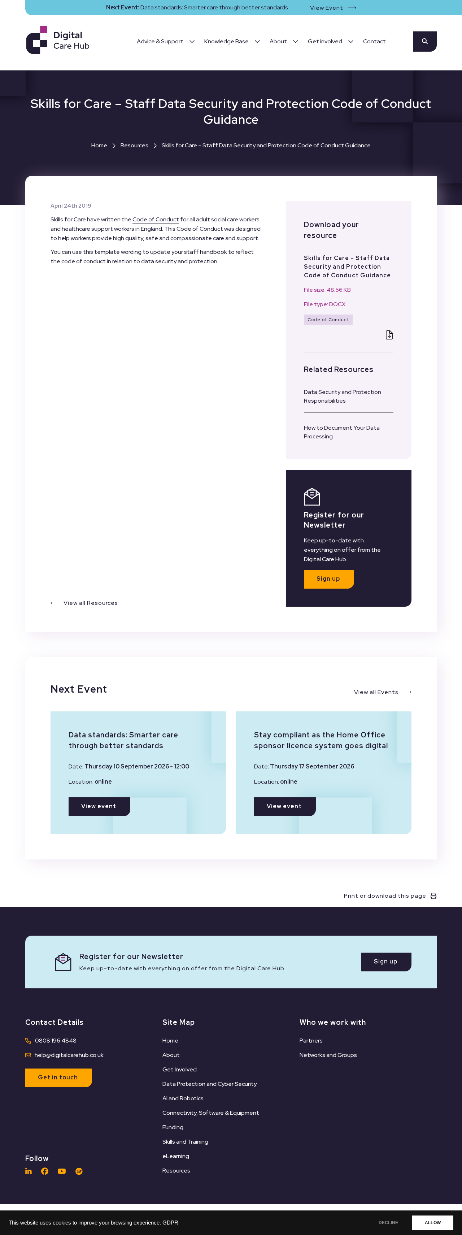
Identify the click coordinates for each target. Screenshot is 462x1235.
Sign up (328, 578)
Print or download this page (385, 896)
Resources (134, 145)
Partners (311, 1040)
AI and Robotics (183, 1098)
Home (99, 145)
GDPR (170, 1223)
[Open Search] (425, 41)
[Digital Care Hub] (57, 41)
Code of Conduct (155, 219)
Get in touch (58, 1077)
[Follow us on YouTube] (64, 1171)
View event (98, 806)
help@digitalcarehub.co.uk (69, 1055)
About (171, 1055)
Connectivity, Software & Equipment (210, 1113)
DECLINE (388, 1222)
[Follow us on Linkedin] (30, 1171)
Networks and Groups (328, 1055)
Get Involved (179, 1069)
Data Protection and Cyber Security (209, 1084)
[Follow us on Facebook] (46, 1171)
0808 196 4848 (56, 1040)
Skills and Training (185, 1141)
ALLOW (433, 1222)
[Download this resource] (389, 336)
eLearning (175, 1156)
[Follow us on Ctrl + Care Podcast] (80, 1171)
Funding (172, 1127)
